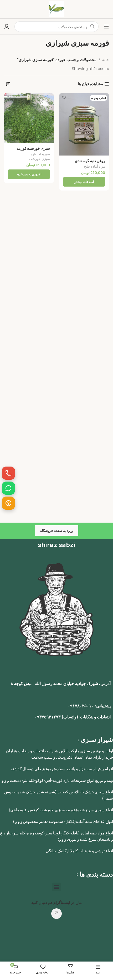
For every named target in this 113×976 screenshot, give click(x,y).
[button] (56, 887)
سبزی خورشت (39, 159)
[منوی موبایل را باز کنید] (106, 26)
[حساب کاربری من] (6, 26)
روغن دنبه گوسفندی (90, 160)
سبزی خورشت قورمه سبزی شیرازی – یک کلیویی (29, 150)
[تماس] (8, 473)
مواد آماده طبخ (94, 166)
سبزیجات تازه (40, 154)
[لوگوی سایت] (56, 9)
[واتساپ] (8, 488)
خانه (105, 59)
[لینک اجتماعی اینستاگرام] (56, 913)
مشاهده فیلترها (90, 84)
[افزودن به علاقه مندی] (63, 97)
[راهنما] (8, 503)
